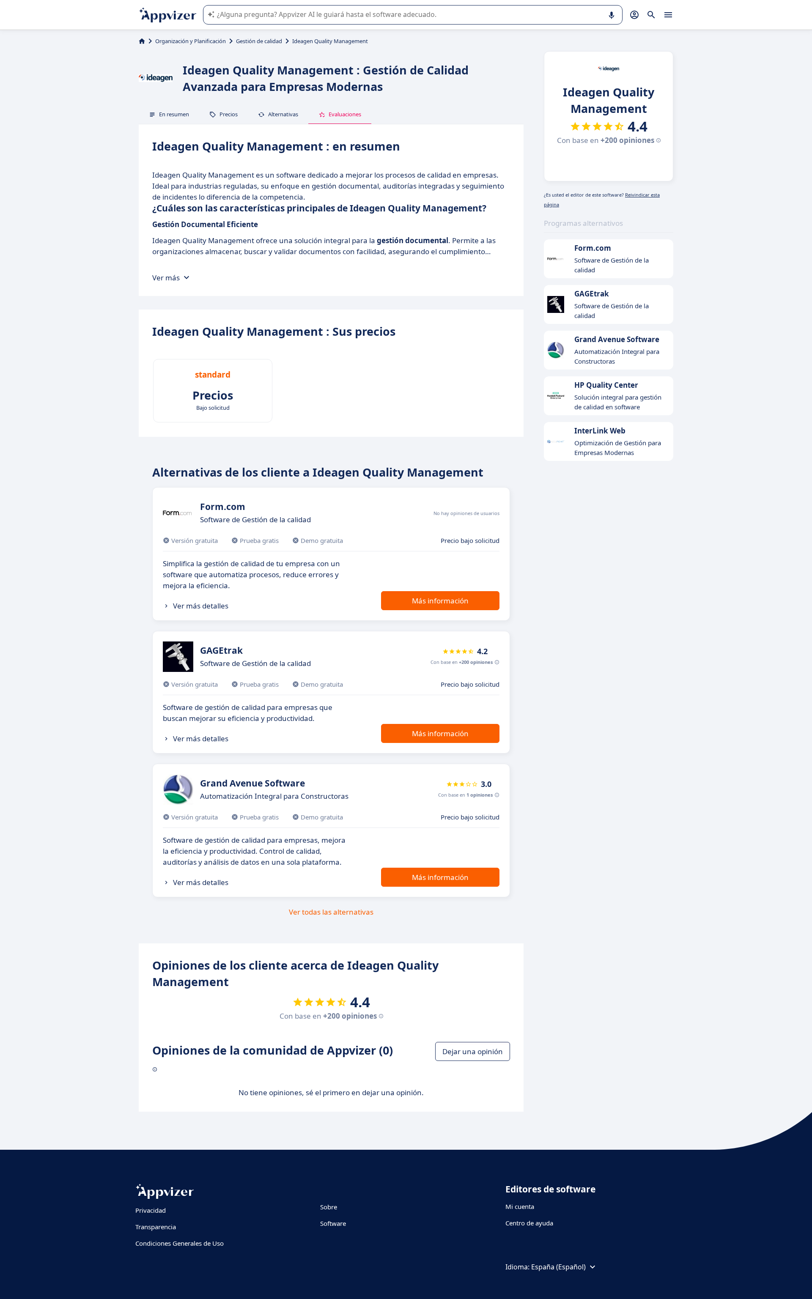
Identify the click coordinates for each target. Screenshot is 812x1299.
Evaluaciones (345, 114)
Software (333, 1223)
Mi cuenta (519, 1206)
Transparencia (155, 1226)
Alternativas (283, 114)
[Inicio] (142, 41)
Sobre (328, 1207)
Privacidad (150, 1210)
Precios (228, 114)
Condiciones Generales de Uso (179, 1243)
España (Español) (558, 1267)
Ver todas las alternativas (331, 911)
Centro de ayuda (529, 1223)
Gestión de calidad (259, 41)
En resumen (174, 114)
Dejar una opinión (472, 1051)
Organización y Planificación (190, 41)
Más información (440, 601)
